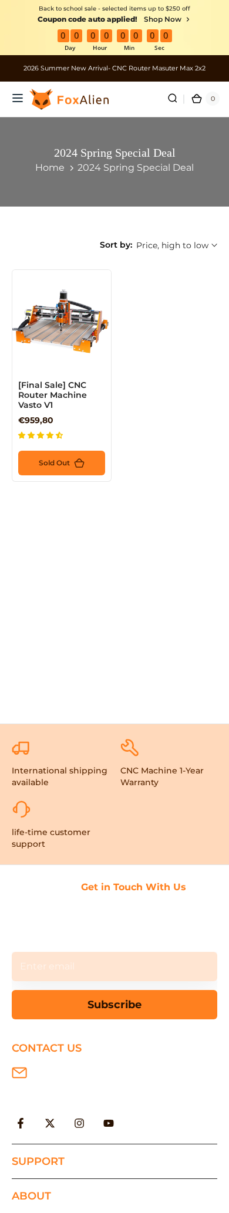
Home (50, 167)
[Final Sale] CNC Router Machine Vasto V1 (52, 395)
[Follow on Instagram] (79, 1123)
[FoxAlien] (114, 68)
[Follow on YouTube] (108, 1123)
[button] (41, 435)
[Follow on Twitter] (50, 1123)
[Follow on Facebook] (20, 1123)
